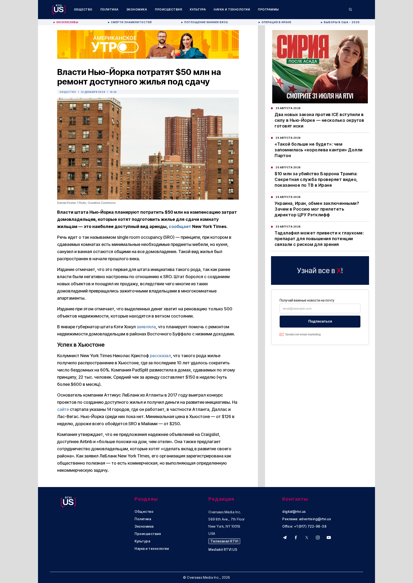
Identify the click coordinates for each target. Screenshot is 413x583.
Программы (268, 9)
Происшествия (168, 9)
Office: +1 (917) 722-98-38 (304, 526)
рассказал (160, 355)
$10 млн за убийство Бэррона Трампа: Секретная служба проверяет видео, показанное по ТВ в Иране (316, 179)
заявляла (146, 326)
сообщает (180, 226)
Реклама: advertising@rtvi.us (306, 519)
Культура (198, 9)
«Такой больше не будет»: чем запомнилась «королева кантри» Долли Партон (319, 150)
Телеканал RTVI (224, 541)
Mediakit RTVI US (222, 549)
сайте (63, 409)
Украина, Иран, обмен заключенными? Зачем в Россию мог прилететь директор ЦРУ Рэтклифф (317, 209)
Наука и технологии (232, 9)
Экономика (136, 9)
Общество (83, 9)
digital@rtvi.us (294, 512)
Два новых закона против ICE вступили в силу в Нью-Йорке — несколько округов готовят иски (319, 120)
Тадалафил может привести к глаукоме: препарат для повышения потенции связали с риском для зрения (319, 238)
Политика (109, 9)
